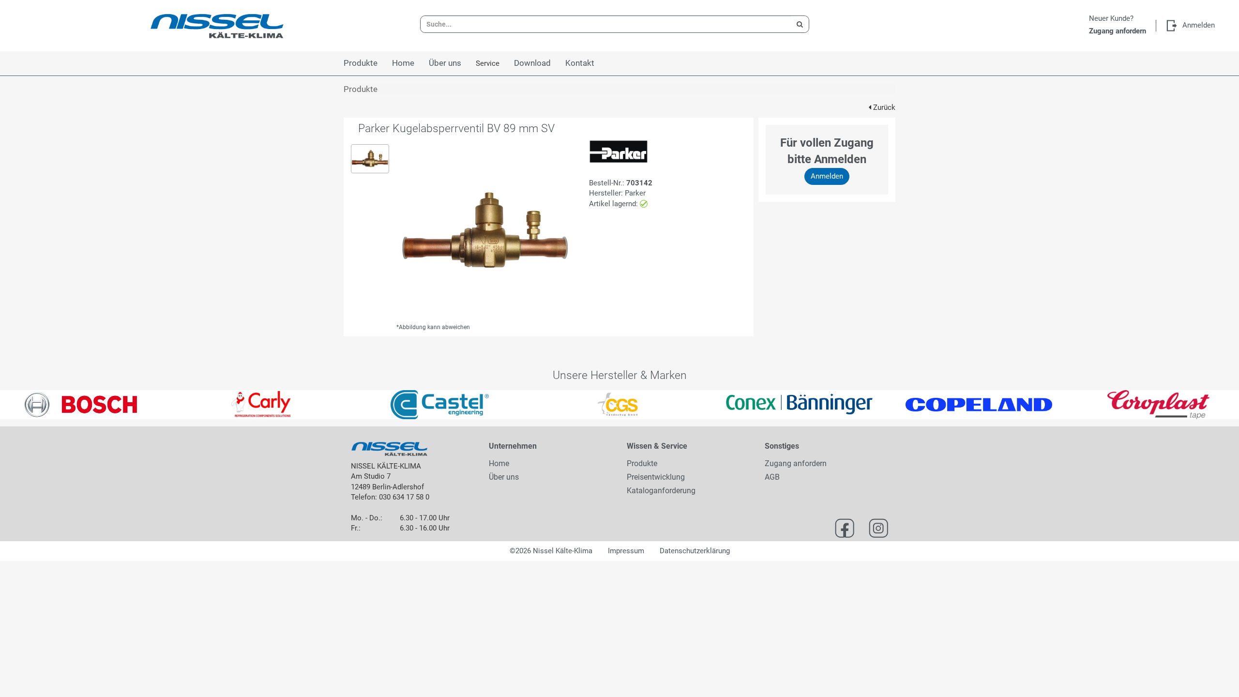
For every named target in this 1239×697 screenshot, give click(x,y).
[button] (31, 404)
